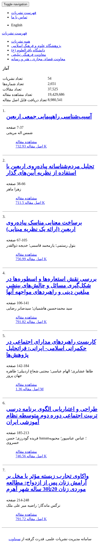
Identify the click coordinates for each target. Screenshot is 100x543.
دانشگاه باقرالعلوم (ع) (28, 50)
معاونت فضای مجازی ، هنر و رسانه (38, 59)
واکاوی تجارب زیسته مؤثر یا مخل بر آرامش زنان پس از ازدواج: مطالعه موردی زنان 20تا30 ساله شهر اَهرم (47, 482)
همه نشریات (20, 41)
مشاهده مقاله (26, 142)
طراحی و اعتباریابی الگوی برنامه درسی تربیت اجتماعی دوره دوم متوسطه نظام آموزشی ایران (51, 415)
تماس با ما (19, 17)
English (16, 25)
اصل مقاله (31, 146)
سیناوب (14, 539)
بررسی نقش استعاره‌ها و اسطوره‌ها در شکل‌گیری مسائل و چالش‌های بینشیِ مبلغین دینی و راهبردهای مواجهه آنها (51, 285)
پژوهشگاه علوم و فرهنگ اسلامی (36, 46)
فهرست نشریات (23, 13)
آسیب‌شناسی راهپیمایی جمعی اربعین (49, 116)
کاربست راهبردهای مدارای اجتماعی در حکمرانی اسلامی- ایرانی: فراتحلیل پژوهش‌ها (51, 348)
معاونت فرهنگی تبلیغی (28, 55)
